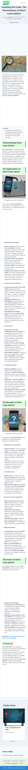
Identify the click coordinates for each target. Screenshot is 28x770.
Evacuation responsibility (11, 763)
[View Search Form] (22, 2)
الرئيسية (4, 17)
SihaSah (13, 768)
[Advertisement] (14, 41)
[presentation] (14, 716)
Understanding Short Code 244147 (13, 130)
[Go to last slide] (5, 724)
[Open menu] (25, 3)
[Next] (22, 724)
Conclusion (7, 137)
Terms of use (15, 761)
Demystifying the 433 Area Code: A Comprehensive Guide (13, 727)
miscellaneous (10, 17)
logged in (11, 755)
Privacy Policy (7, 761)
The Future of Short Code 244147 (12, 135)
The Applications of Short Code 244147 (13, 132)
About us (22, 761)
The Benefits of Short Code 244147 (13, 133)
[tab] (11, 741)
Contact (21, 763)
